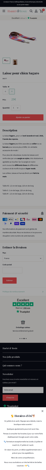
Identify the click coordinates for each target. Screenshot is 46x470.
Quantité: (6, 108)
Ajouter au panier (23, 117)
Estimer (9, 280)
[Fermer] (42, 411)
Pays (4, 253)
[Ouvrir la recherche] (31, 11)
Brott (5, 79)
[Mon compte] (36, 11)
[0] (41, 11)
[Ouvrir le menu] (4, 11)
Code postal (7, 264)
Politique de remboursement (14, 291)
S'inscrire (10, 397)
